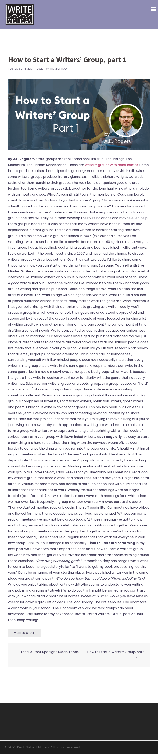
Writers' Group (24, 633)
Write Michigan (57, 69)
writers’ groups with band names (111, 164)
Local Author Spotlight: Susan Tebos (50, 652)
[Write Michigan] (20, 14)
